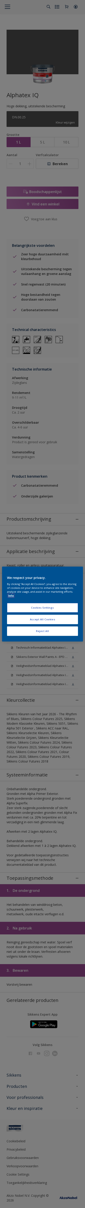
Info (11, 595)
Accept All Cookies (42, 619)
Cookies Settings (42, 608)
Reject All (42, 631)
